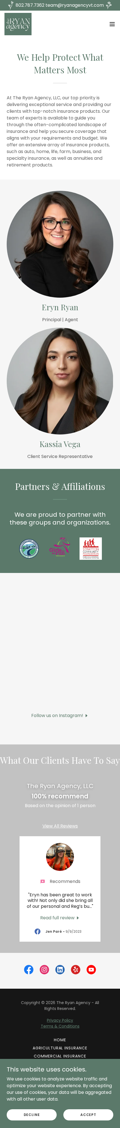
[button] (112, 24)
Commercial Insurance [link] (60, 1056)
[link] (18, 24)
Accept (88, 1114)
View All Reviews (60, 826)
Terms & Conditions (60, 1026)
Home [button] (60, 1040)
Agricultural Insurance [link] (60, 1048)
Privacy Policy (60, 1020)
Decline (32, 1114)
